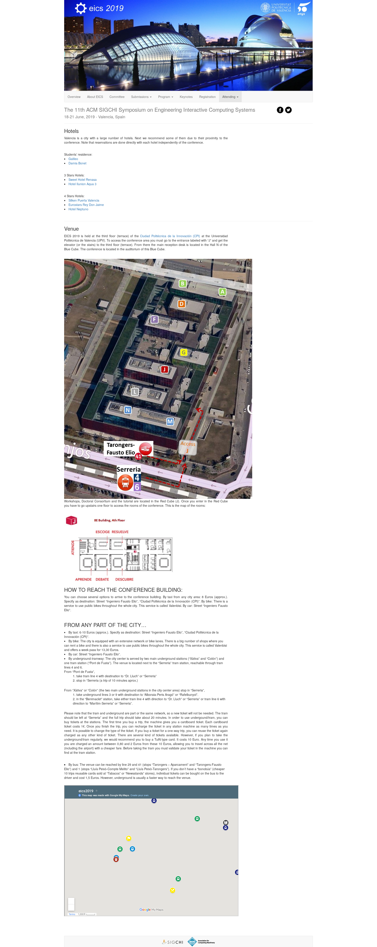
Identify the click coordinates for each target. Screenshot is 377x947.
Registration (207, 96)
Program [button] (164, 96)
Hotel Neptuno (78, 209)
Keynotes (186, 96)
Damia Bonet (77, 163)
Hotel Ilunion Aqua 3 (82, 184)
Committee (117, 96)
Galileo (73, 159)
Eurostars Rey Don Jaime (86, 204)
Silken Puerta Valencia (84, 200)
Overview (74, 96)
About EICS (95, 96)
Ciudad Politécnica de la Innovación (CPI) (170, 236)
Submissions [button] (140, 96)
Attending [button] (229, 96)
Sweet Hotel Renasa (83, 179)
